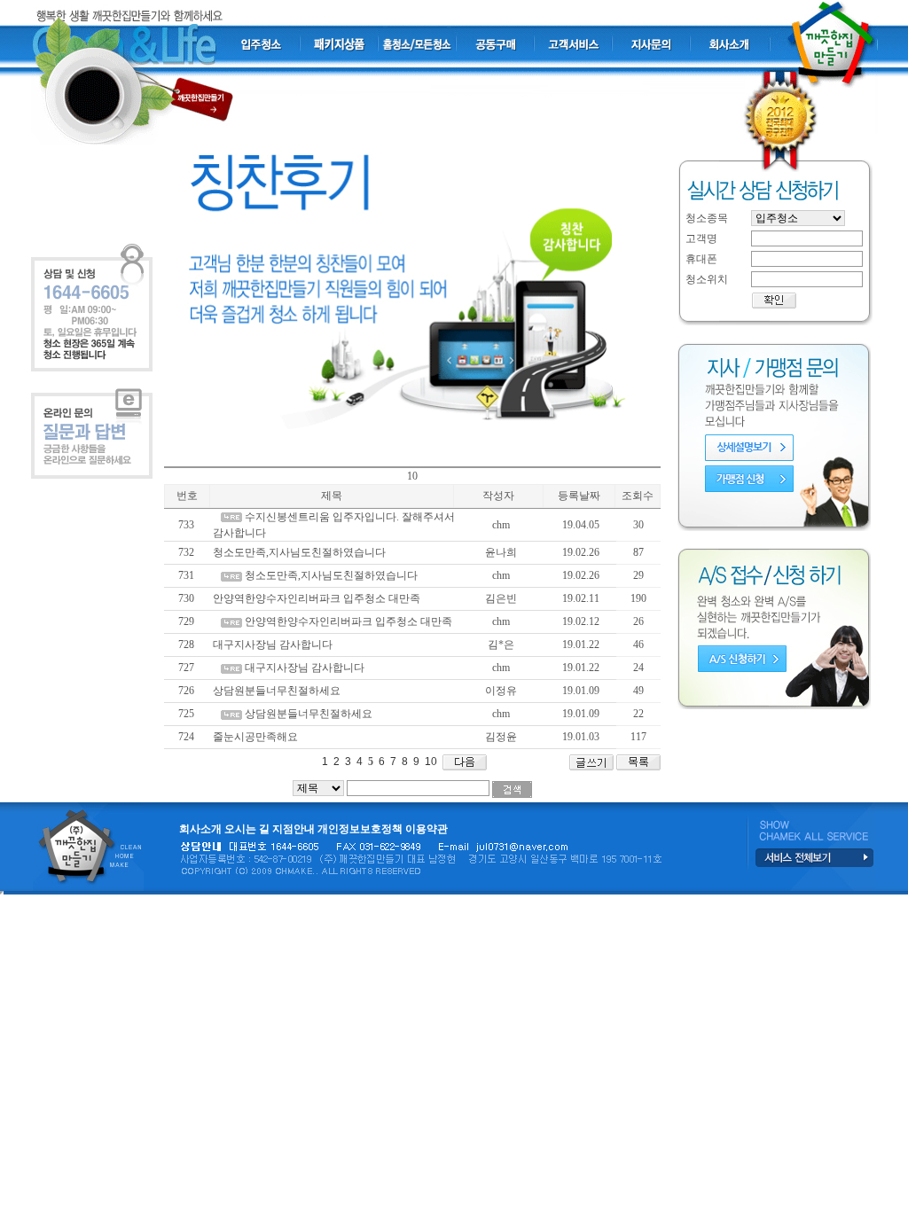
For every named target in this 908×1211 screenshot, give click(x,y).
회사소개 (200, 829)
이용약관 (426, 829)
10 (429, 761)
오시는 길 (247, 829)
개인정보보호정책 (360, 829)
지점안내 (293, 829)
